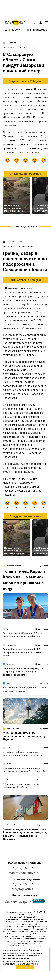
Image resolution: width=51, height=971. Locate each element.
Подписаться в (25, 81)
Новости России (13, 825)
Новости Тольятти (14, 566)
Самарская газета (33, 328)
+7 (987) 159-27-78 (24, 868)
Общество (11, 664)
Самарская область (15, 43)
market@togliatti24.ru (24, 873)
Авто (9, 629)
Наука (9, 683)
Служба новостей (26, 247)
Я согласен (25, 967)
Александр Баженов (32, 48)
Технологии (11, 645)
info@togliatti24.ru (24, 889)
